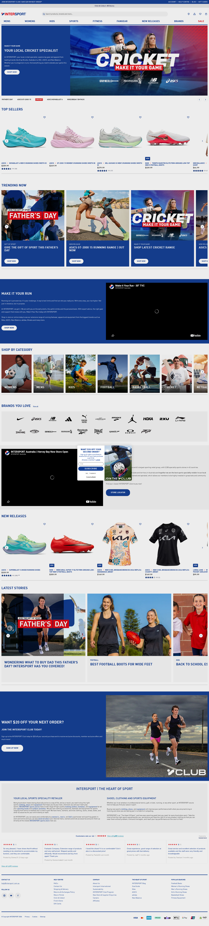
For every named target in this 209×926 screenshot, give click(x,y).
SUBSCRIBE (91, 468)
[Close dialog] (129, 448)
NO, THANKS (91, 473)
